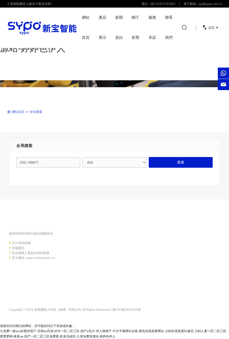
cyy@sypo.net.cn (210, 4)
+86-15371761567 (162, 4)
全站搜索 (36, 112)
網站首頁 (18, 112)
